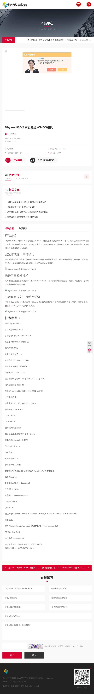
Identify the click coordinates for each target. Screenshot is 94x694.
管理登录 (24, 686)
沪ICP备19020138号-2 (18, 681)
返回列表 (49, 568)
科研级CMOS (72, 40)
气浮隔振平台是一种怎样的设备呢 (21, 207)
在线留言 (23, 228)
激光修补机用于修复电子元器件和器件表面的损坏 (27, 212)
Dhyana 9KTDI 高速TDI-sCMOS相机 (76, 568)
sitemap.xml (34, 686)
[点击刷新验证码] (35, 646)
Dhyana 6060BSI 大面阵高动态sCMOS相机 (33, 568)
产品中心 (9, 40)
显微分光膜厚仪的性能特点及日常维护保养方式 (26, 202)
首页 (40, 40)
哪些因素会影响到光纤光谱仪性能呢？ (23, 217)
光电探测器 (59, 40)
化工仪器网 (15, 686)
